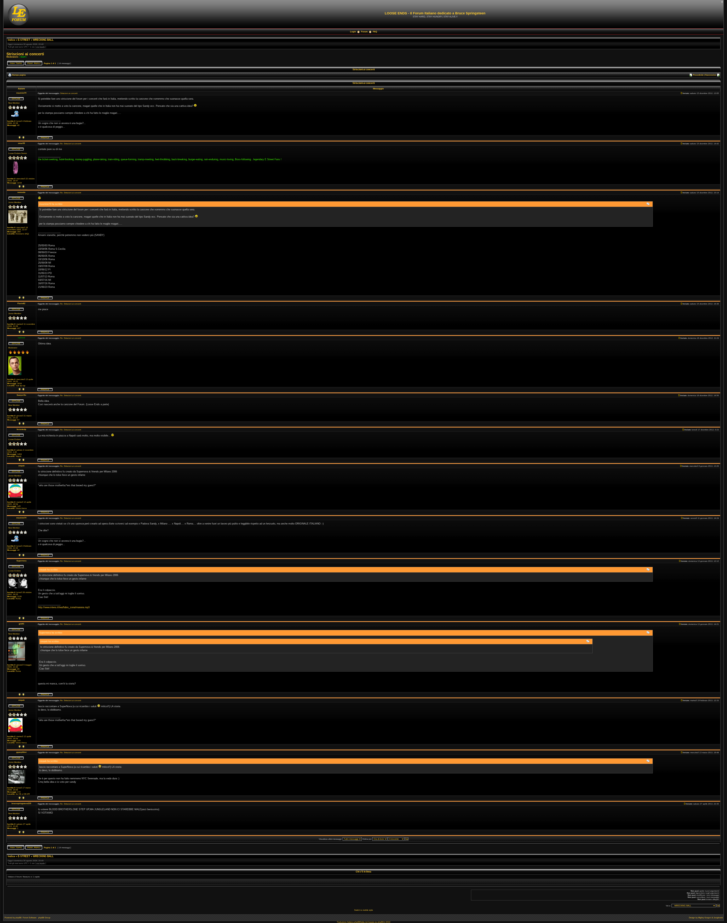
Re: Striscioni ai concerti (70, 144)
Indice (11, 39)
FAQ (375, 31)
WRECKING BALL (43, 39)
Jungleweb (718, 918)
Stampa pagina (19, 75)
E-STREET (24, 39)
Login (353, 31)
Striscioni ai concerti (25, 54)
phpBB (19, 918)
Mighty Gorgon (704, 918)
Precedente (698, 75)
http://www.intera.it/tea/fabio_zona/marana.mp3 (64, 607)
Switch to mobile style (363, 910)
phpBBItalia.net (361, 922)
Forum (364, 31)
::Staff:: (23, 57)
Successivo (710, 75)
